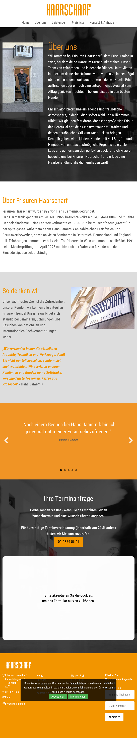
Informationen (78, 696)
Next (129, 440)
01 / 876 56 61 (68, 542)
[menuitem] (25, 22)
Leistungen (59, 22)
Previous (7, 440)
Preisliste (78, 22)
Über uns (40, 22)
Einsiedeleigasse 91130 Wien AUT (15, 683)
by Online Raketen (15, 703)
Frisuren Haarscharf (68, 10)
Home (25, 22)
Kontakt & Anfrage (102, 22)
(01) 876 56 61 (13, 692)
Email (8, 697)
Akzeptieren (57, 696)
